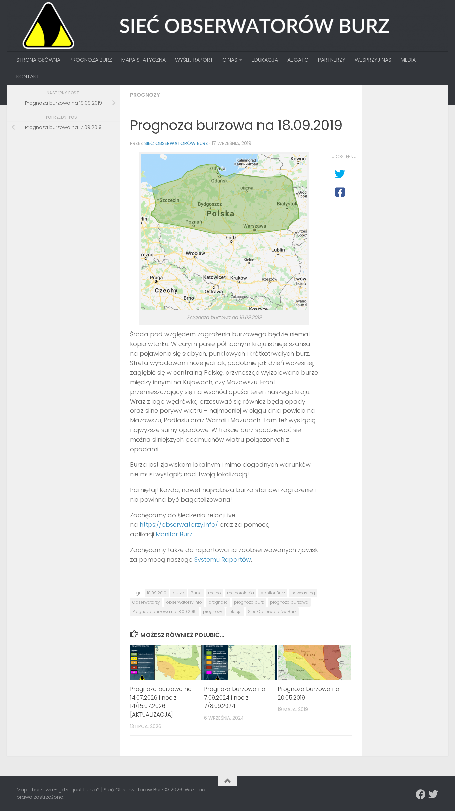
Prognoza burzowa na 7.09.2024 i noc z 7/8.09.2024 (234, 697)
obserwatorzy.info (184, 602)
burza (178, 593)
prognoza (218, 602)
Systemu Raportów (222, 559)
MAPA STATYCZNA (143, 60)
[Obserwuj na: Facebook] (421, 794)
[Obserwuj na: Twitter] (433, 794)
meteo (214, 593)
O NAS (229, 60)
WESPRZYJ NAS (373, 60)
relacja (235, 611)
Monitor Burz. (174, 534)
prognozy (212, 611)
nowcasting (303, 593)
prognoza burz (249, 602)
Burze (196, 593)
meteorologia (240, 593)
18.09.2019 (156, 593)
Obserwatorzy (146, 602)
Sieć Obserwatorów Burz (176, 143)
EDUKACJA (265, 60)
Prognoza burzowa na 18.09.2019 (164, 611)
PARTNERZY (331, 60)
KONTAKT (27, 76)
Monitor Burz (272, 593)
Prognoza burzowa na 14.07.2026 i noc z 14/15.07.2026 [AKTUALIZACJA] (161, 702)
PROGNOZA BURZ (91, 60)
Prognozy (145, 95)
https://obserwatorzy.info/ (179, 524)
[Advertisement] (67, 185)
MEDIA (408, 60)
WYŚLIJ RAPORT (194, 60)
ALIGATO (298, 60)
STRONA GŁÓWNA (38, 60)
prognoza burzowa (289, 602)
